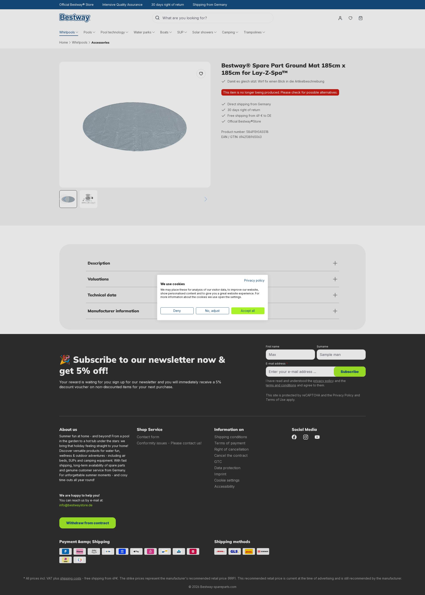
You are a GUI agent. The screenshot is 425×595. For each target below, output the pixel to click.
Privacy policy (254, 280)
